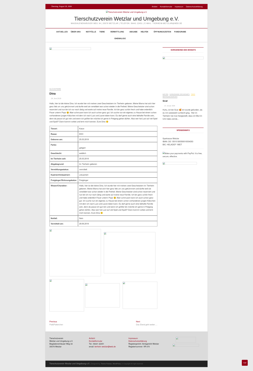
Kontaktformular (166, 6)
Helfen (144, 32)
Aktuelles (62, 32)
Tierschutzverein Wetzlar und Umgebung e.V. (126, 19)
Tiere (102, 32)
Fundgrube (180, 32)
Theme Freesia (106, 363)
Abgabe (133, 32)
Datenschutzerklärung (194, 6)
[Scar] (183, 73)
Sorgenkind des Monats (179, 94)
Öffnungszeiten (162, 32)
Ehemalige (120, 38)
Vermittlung (117, 32)
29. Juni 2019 (56, 98)
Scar (165, 101)
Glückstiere (55, 89)
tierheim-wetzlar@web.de (105, 346)
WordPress (117, 363)
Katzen (165, 94)
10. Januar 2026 (169, 106)
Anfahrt (154, 6)
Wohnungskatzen (170, 97)
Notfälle (91, 32)
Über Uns (76, 32)
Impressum (179, 6)
